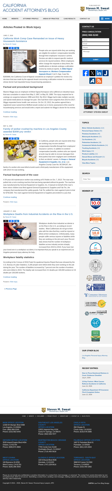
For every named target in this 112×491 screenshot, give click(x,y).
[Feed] (99, 81)
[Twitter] (92, 73)
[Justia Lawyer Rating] (95, 204)
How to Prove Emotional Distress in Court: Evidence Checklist (95, 374)
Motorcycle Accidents (92, 136)
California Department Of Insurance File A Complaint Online (95, 391)
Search (107, 179)
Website (14, 18)
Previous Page (11, 289)
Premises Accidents (91, 134)
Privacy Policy (52, 416)
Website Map (64, 416)
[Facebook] (86, 73)
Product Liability (90, 154)
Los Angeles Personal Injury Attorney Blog (95, 357)
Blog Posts (86, 416)
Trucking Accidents (91, 148)
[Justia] (105, 73)
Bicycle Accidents (90, 159)
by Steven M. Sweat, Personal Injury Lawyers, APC (94, 8)
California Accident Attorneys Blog (31, 8)
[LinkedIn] (99, 73)
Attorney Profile (30, 18)
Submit (95, 59)
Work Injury (13, 117)
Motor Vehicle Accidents (93, 128)
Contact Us (85, 18)
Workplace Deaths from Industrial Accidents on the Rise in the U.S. (38, 214)
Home (4, 18)
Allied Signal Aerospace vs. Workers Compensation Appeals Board (55, 71)
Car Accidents (89, 139)
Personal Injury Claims (92, 131)
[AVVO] (92, 81)
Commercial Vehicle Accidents (95, 145)
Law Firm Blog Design (98, 483)
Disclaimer (40, 416)
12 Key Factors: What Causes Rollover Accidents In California (94, 383)
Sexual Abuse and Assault (93, 157)
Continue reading (10, 112)
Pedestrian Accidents (91, 142)
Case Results (69, 18)
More (107, 18)
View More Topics (88, 163)
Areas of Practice (51, 18)
